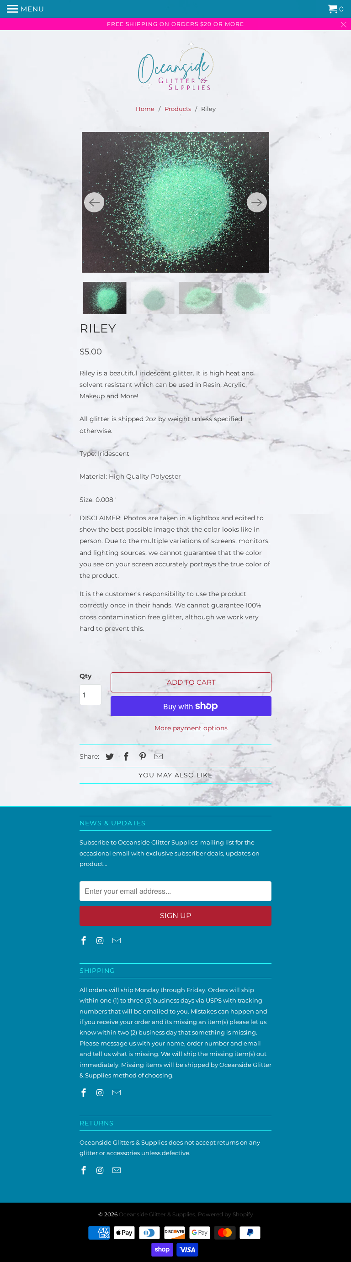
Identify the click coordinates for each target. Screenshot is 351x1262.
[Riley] (175, 202)
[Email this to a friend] (157, 757)
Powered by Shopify (225, 1214)
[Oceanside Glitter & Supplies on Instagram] (101, 941)
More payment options (191, 728)
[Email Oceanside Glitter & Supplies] (117, 941)
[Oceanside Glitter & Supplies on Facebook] (85, 941)
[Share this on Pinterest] (141, 757)
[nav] (25, 9)
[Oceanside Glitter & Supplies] (175, 68)
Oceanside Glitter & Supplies (157, 1214)
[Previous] (94, 202)
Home (145, 108)
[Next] (257, 202)
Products (178, 108)
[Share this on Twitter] (108, 757)
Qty (85, 676)
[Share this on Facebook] (124, 757)
